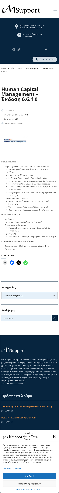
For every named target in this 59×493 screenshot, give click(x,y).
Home (3, 68)
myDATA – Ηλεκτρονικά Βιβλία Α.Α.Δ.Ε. (19, 417)
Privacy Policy (36, 489)
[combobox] (29, 295)
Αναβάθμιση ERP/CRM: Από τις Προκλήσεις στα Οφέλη (26, 406)
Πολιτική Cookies (23, 489)
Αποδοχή (29, 476)
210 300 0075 (47, 59)
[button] (55, 436)
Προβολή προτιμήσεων (29, 483)
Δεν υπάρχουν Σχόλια (14, 123)
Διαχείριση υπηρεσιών (13, 468)
